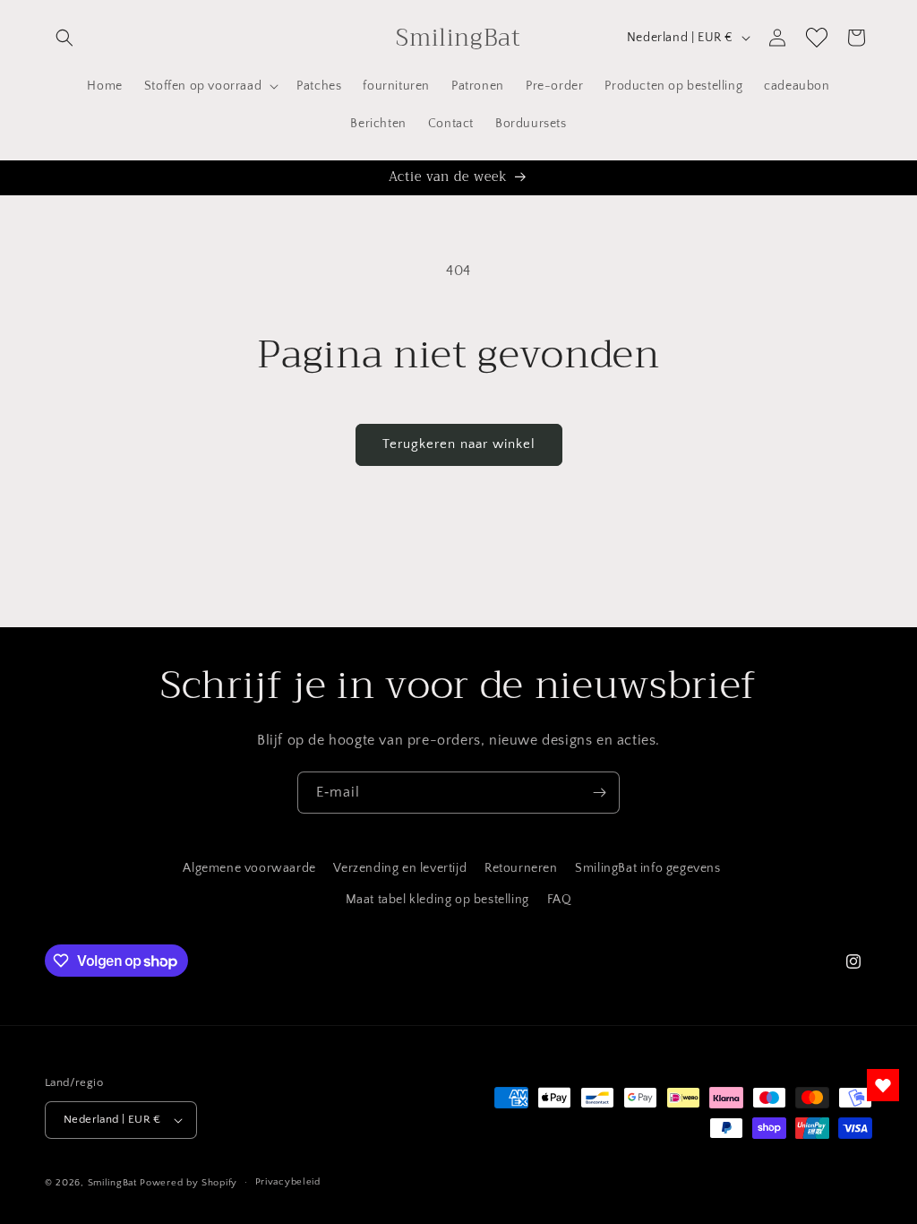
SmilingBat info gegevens (647, 868)
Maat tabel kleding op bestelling (437, 899)
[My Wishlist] (816, 37)
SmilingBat (112, 1182)
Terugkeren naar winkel (459, 444)
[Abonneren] (599, 792)
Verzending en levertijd (400, 868)
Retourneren (521, 868)
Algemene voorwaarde (249, 868)
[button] (64, 37)
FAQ (559, 899)
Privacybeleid (288, 1182)
